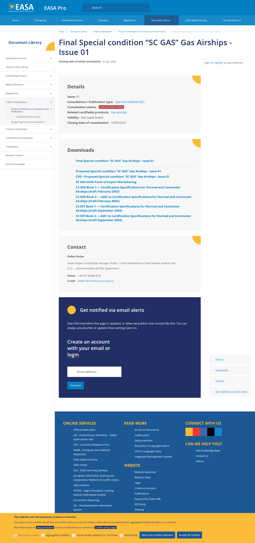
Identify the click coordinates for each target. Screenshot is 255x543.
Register (241, 7)
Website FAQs (143, 477)
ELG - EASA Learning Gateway (91, 470)
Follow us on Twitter (211, 432)
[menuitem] (228, 7)
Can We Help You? (232, 20)
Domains (103, 20)
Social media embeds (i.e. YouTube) (97, 535)
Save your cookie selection (157, 535)
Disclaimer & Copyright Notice (152, 446)
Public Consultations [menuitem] (16, 102)
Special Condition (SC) (129, 102)
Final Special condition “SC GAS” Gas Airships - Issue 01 (115, 161)
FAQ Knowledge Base (208, 450)
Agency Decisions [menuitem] (15, 84)
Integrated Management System (153, 456)
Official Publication (84, 429)
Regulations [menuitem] (12, 93)
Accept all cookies (189, 535)
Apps (215, 7)
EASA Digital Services (196, 20)
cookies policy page (106, 527)
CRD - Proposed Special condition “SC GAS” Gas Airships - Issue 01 (122, 177)
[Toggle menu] (51, 58)
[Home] (21, 8)
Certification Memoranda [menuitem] (28, 116)
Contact (219, 381)
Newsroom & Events (72, 20)
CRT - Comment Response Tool (91, 444)
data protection (45, 527)
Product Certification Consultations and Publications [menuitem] (30, 110)
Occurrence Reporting (86, 500)
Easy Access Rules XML (148, 499)
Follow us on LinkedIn (218, 432)
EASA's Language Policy (148, 451)
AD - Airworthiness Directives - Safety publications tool (95, 437)
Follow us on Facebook (203, 432)
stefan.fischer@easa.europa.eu (96, 281)
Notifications (142, 493)
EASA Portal (80, 465)
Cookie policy (142, 435)
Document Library (160, 20)
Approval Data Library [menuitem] (17, 66)
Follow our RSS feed (189, 432)
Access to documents (147, 429)
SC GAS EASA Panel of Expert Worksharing (106, 182)
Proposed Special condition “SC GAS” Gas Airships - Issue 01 (118, 171)
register (218, 62)
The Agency (40, 20)
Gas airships (119, 112)
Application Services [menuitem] (16, 58)
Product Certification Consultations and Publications (142, 31)
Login (228, 7)
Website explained (145, 472)
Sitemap (139, 509)
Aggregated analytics (58, 535)
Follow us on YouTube (196, 432)
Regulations (130, 20)
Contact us (202, 456)
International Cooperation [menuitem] (19, 137)
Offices (200, 461)
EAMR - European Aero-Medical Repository (92, 452)
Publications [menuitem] (12, 146)
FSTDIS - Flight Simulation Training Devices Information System (94, 492)
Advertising (130, 535)
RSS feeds (140, 504)
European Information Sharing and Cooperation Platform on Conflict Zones (96, 477)
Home (15, 20)
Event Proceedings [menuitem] (15, 164)
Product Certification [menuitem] (16, 129)
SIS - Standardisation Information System (93, 507)
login (73, 354)
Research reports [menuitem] (14, 155)
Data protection (144, 440)
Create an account (145, 488)
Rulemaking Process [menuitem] (16, 75)
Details (219, 359)
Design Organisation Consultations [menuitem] (28, 121)
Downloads (221, 370)
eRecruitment (81, 485)
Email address (86, 371)
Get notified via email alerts (231, 391)
